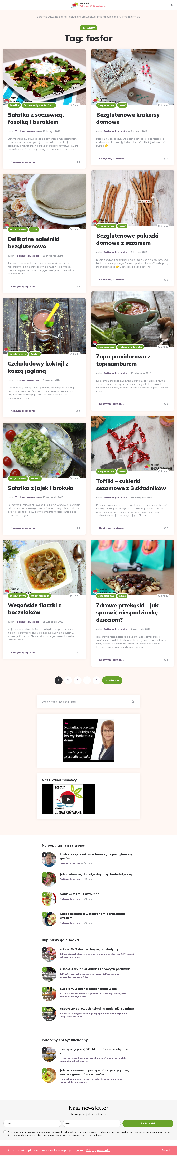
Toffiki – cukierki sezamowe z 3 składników (131, 484)
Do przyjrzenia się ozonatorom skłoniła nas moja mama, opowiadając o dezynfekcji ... (91, 1080)
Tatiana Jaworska (27, 131)
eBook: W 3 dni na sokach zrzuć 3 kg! (88, 989)
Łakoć (122, 105)
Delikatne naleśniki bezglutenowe (33, 243)
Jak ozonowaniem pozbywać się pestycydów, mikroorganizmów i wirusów (94, 1072)
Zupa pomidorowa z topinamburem (123, 360)
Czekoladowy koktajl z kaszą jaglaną (38, 367)
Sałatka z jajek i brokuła (41, 487)
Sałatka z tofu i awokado (79, 894)
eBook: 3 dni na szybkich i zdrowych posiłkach (95, 969)
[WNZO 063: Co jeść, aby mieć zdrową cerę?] (68, 799)
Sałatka (14, 105)
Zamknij (166, 1150)
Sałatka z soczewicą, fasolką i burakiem (36, 118)
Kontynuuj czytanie (23, 162)
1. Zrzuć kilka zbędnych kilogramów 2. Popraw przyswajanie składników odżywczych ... (93, 995)
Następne (112, 680)
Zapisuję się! (148, 1123)
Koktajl (35, 354)
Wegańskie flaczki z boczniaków (34, 609)
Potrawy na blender (130, 347)
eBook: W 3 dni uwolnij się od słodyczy (89, 949)
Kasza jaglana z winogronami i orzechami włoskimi (92, 916)
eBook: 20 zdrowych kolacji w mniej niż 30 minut (97, 1008)
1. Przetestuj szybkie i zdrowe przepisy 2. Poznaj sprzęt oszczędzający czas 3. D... (90, 975)
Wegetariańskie (40, 595)
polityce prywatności (92, 1135)
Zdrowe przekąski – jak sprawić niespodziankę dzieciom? (127, 612)
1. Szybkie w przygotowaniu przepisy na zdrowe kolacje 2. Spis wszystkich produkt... (94, 1015)
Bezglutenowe (106, 105)
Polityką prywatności (98, 1150)
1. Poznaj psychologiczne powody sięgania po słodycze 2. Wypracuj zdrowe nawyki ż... (97, 955)
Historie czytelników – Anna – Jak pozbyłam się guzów (96, 856)
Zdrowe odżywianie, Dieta (38, 105)
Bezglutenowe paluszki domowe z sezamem (127, 239)
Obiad (34, 229)
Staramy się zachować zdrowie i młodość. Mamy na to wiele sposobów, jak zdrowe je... (93, 1059)
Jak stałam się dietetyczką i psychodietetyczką (96, 874)
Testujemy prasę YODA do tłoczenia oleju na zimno (94, 1051)
